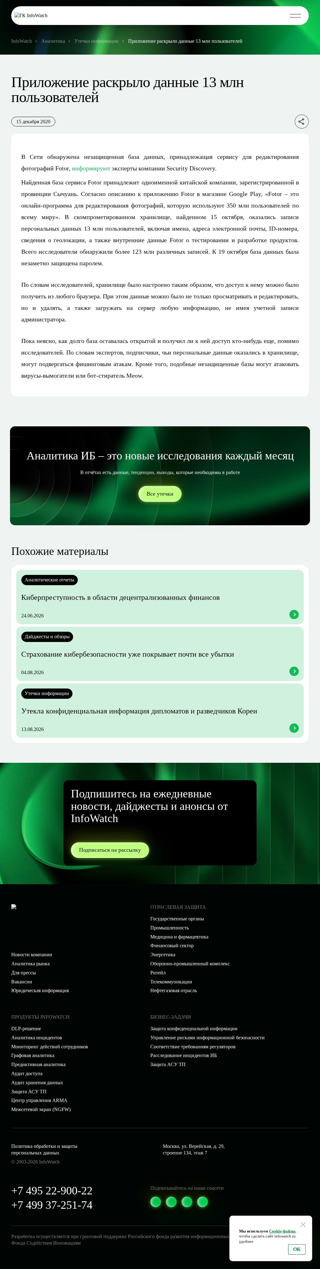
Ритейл (158, 972)
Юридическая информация (40, 990)
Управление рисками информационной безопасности (207, 1037)
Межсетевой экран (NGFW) (41, 1109)
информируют (91, 168)
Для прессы (23, 972)
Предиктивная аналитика (38, 1064)
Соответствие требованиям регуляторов (193, 1046)
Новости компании (31, 954)
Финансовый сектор (172, 945)
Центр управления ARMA (39, 1100)
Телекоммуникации (171, 981)
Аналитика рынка (30, 963)
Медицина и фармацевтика (179, 936)
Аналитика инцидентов (36, 1037)
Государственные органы (177, 918)
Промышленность (169, 927)
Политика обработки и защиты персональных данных (44, 1149)
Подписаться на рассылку (110, 850)
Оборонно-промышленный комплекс (190, 963)
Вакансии (21, 981)
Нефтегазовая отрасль (173, 990)
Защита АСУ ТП (168, 1064)
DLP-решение (26, 1028)
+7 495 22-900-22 (51, 1190)
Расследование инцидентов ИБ (183, 1055)
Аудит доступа (26, 1073)
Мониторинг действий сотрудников (49, 1046)
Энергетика (162, 954)
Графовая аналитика (32, 1055)
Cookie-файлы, (282, 1231)
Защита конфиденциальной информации (194, 1028)
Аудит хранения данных (37, 1082)
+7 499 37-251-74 (51, 1205)
